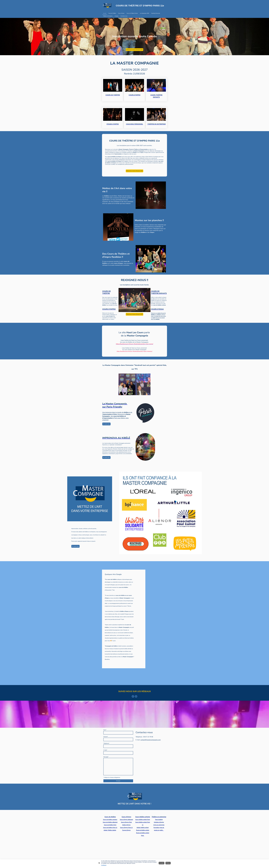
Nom (104, 730)
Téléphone (106, 743)
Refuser (168, 863)
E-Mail (105, 750)
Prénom (105, 736)
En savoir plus (106, 424)
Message (105, 757)
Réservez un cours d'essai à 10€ (134, 49)
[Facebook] (133, 696)
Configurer (103, 865)
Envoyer (118, 781)
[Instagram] (136, 696)
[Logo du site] (107, 5)
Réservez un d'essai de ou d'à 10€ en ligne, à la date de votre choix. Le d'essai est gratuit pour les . (158, 316)
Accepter (161, 863)
